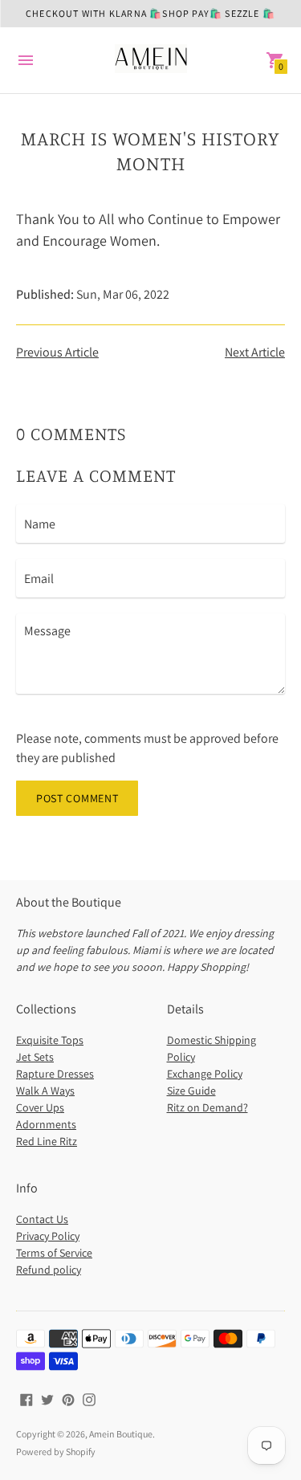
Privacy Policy (47, 1236)
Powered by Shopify (56, 1451)
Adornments (46, 1124)
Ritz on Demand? (207, 1107)
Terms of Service (54, 1253)
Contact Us (42, 1219)
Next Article (255, 352)
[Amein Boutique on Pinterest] (68, 1398)
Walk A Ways (45, 1090)
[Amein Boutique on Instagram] (89, 1398)
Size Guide (191, 1090)
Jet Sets (35, 1057)
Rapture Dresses (55, 1073)
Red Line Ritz (46, 1141)
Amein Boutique (121, 1434)
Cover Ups (40, 1107)
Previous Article (57, 352)
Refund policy (48, 1269)
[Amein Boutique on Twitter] (47, 1398)
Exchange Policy (204, 1073)
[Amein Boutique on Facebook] (26, 1398)
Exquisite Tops (49, 1040)
